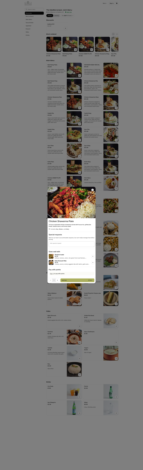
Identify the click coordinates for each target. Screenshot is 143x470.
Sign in (52, 273)
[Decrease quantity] (50, 280)
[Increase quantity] (57, 280)
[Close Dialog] (92, 190)
